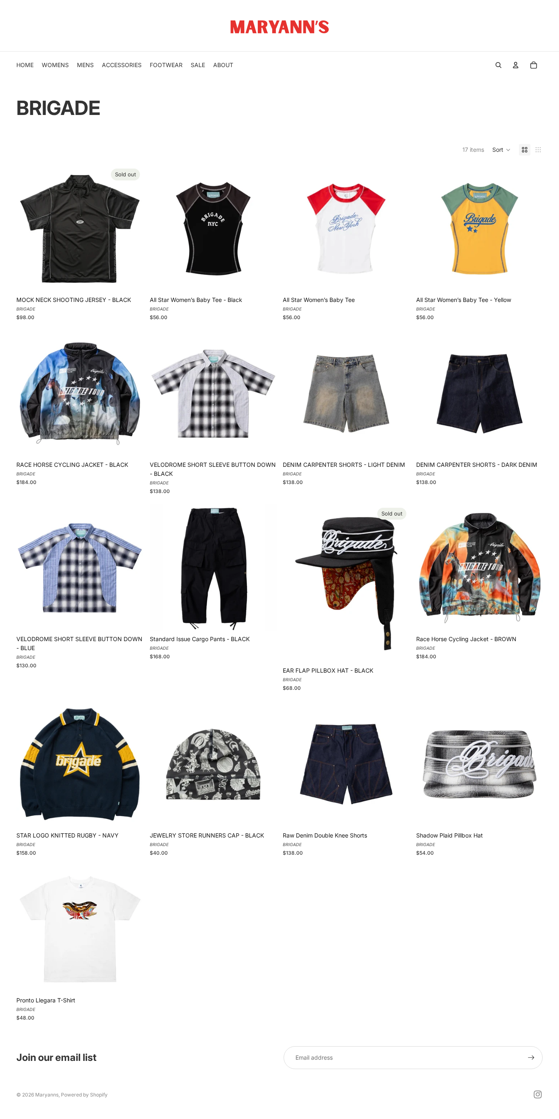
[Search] (498, 65)
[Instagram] (538, 1094)
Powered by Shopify (84, 1095)
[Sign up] (531, 1057)
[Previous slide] (28, 229)
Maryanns (47, 1095)
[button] (501, 150)
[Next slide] (131, 229)
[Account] (516, 65)
